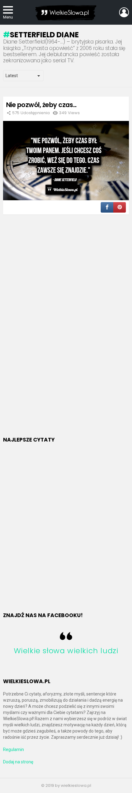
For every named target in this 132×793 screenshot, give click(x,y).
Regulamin (13, 749)
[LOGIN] (124, 12)
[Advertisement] (49, 333)
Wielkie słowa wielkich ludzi (66, 651)
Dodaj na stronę (18, 761)
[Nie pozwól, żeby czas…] (66, 160)
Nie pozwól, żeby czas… (41, 104)
